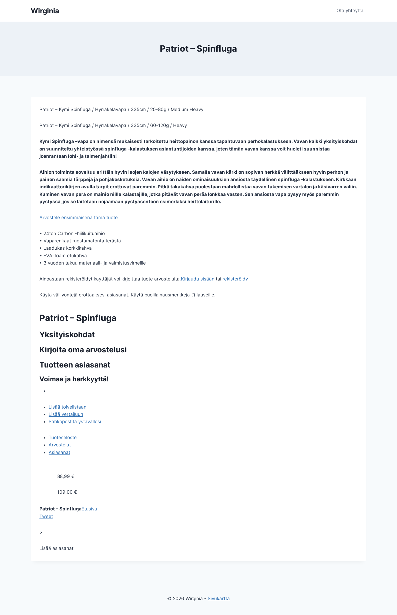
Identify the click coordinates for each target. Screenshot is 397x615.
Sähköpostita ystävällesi (75, 421)
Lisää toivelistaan (67, 407)
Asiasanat (59, 452)
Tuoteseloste (63, 437)
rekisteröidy (235, 279)
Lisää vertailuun (66, 414)
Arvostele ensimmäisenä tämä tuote (78, 217)
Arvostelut (60, 444)
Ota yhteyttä (350, 10)
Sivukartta (219, 598)
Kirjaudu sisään (197, 279)
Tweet (46, 516)
